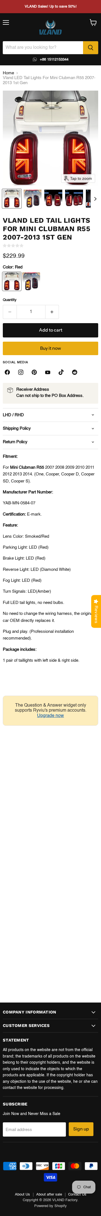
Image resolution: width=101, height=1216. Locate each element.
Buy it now (50, 348)
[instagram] (20, 372)
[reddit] (74, 372)
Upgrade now (50, 716)
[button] (11, 198)
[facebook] (7, 372)
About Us (22, 1194)
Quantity (10, 300)
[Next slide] (95, 198)
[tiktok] (61, 372)
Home (8, 73)
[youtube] (47, 372)
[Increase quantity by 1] (52, 312)
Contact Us (77, 1194)
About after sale (49, 1194)
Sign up (81, 1129)
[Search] (90, 47)
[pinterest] (34, 372)
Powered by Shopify (50, 1206)
